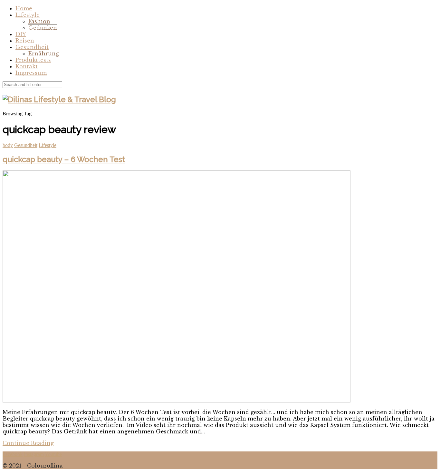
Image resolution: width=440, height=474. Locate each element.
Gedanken (42, 27)
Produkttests (33, 60)
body (8, 145)
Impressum (31, 73)
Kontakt (26, 66)
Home (23, 8)
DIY (20, 34)
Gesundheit (32, 47)
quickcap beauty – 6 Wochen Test (64, 159)
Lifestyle (27, 15)
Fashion (39, 21)
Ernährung (43, 53)
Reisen (24, 40)
